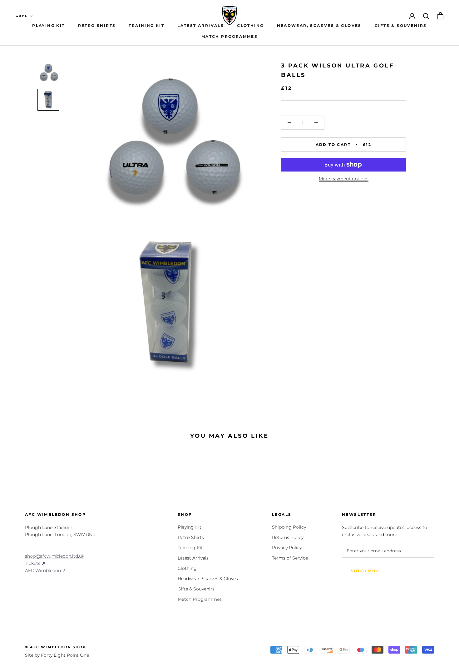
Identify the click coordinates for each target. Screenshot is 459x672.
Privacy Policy (287, 547)
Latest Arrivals (200, 25)
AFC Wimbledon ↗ (45, 570)
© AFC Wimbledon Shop (55, 647)
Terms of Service (290, 558)
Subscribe (366, 571)
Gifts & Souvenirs (401, 25)
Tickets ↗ (35, 563)
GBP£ (21, 16)
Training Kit (146, 25)
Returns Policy (288, 537)
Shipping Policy (289, 527)
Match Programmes (229, 36)
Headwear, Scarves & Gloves (319, 25)
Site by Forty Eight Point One (57, 655)
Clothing (250, 25)
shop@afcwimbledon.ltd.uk (54, 556)
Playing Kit (48, 25)
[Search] (426, 15)
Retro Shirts (97, 25)
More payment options (343, 179)
